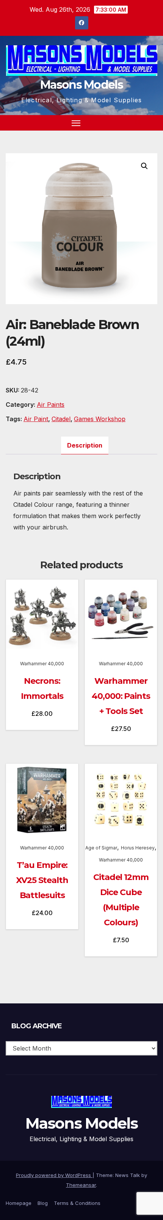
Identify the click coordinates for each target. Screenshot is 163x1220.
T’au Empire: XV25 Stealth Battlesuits (42, 880)
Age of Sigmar (101, 848)
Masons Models (81, 85)
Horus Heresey (138, 848)
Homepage (18, 1203)
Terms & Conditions (77, 1203)
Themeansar (81, 1185)
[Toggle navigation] (76, 123)
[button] (138, 122)
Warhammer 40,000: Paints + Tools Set (121, 696)
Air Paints (50, 404)
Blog (43, 1203)
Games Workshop (99, 419)
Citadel (61, 419)
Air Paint (36, 419)
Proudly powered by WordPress (54, 1175)
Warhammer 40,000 (42, 663)
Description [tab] (84, 445)
